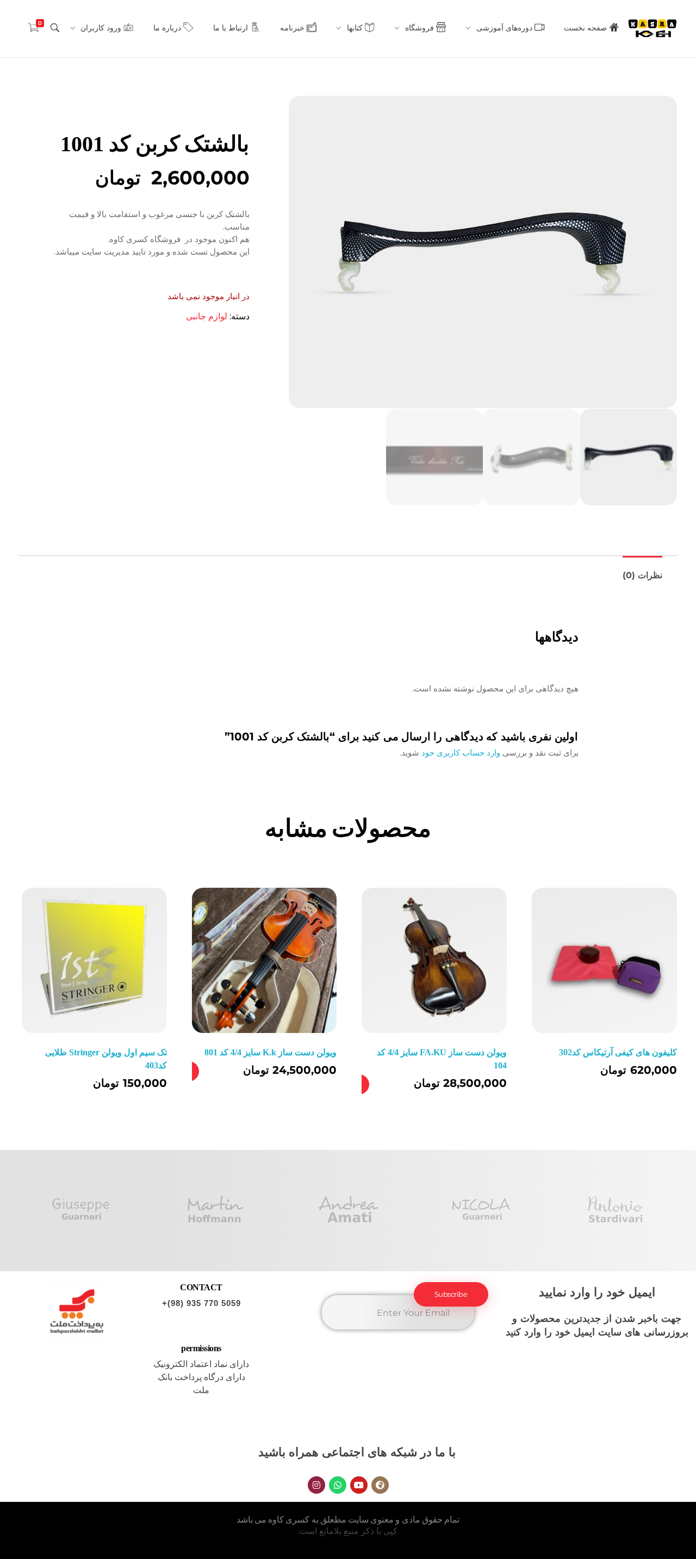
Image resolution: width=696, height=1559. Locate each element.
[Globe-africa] (380, 1485)
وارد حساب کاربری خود (460, 752)
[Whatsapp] (337, 1485)
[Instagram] (316, 1485)
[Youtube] (359, 1485)
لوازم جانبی (206, 316)
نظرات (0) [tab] (642, 575)
